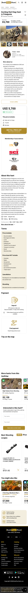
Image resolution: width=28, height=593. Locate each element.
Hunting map (4, 557)
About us (3, 544)
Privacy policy (4, 563)
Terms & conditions (6, 561)
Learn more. (20, 591)
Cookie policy (4, 565)
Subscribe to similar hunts (14, 428)
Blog (2, 546)
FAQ (15, 565)
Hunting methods (18, 548)
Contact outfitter (14, 101)
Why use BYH (4, 552)
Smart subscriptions (19, 557)
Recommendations (18, 559)
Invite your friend (18, 561)
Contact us (4, 550)
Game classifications (19, 550)
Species (16, 546)
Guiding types (17, 552)
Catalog (3, 559)
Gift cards (16, 563)
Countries (16, 544)
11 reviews (14, 494)
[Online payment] (3, 380)
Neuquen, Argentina (8, 16)
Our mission (4, 548)
